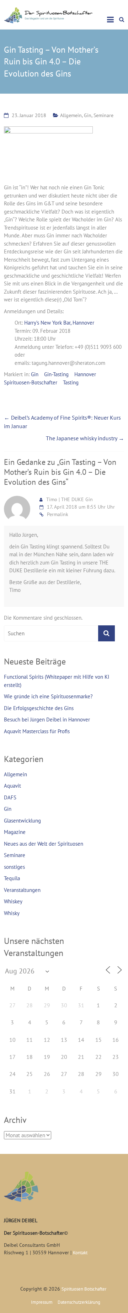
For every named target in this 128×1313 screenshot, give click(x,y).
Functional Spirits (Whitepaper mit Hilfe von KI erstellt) (56, 680)
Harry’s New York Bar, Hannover (59, 322)
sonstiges (14, 866)
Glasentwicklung (22, 820)
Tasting (71, 382)
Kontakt (80, 1253)
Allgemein (71, 115)
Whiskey (13, 901)
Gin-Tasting (56, 374)
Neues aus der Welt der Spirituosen (43, 843)
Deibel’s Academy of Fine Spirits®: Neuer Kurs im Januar (62, 422)
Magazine (15, 832)
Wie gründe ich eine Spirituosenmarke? (48, 696)
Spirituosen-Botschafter (30, 382)
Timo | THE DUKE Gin (69, 499)
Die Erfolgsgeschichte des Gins (39, 708)
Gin (87, 115)
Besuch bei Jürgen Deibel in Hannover (47, 719)
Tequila (12, 878)
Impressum (42, 1302)
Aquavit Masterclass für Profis (37, 731)
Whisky (12, 913)
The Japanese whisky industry (85, 438)
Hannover (85, 374)
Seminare (103, 115)
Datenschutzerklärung (79, 1302)
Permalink (57, 514)
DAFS (10, 797)
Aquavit (12, 785)
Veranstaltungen (22, 890)
